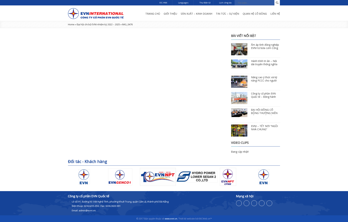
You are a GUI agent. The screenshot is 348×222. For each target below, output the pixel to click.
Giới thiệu (170, 13)
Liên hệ (275, 13)
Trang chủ (152, 13)
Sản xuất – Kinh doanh (196, 13)
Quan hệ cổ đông (255, 13)
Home (71, 24)
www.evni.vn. (171, 218)
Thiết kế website (186, 218)
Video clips (240, 143)
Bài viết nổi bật (243, 36)
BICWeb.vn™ (205, 218)
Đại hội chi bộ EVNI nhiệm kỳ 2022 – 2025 (98, 24)
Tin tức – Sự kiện (227, 13)
